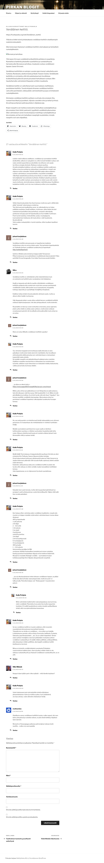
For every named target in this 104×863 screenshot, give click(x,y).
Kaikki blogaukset (49, 13)
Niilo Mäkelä (17, 667)
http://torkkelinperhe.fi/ (20, 249)
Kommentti (11, 748)
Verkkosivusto (12, 797)
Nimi (8, 776)
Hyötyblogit (35, 13)
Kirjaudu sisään (63, 13)
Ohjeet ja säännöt (21, 13)
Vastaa (15, 188)
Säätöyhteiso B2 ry (22, 858)
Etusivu (8, 13)
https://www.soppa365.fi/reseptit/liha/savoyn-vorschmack (32, 386)
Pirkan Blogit (22, 7)
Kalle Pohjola (31, 26)
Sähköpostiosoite (13, 786)
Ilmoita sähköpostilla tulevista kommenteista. (23, 810)
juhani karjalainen (19, 236)
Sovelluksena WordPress (38, 858)
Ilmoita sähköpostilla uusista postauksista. (22, 817)
